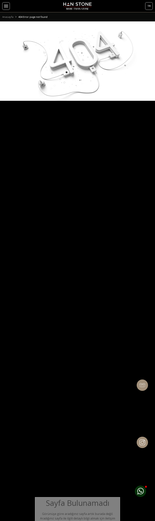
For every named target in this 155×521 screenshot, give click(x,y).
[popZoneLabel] (140, 491)
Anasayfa (7, 17)
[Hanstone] (77, 6)
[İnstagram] (142, 442)
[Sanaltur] (142, 385)
